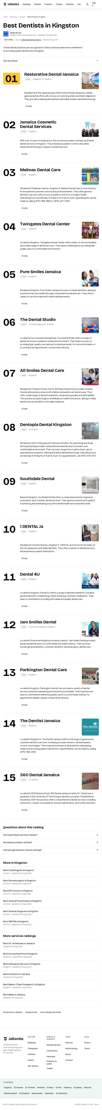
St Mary (50, 1087)
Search (31, 1060)
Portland (41, 1087)
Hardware (51, 1056)
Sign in (94, 4)
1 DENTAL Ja (31, 526)
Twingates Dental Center (45, 224)
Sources (69, 1042)
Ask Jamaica (33, 1066)
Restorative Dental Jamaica (51, 74)
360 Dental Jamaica (39, 774)
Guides (59, 4)
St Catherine (61, 1093)
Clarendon (49, 1093)
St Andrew (18, 1087)
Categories (33, 1048)
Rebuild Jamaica (54, 1045)
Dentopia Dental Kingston (45, 424)
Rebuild (37, 4)
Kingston (8, 1087)
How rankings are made (50, 1012)
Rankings (27, 4)
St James (78, 1087)
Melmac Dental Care (40, 169)
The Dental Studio (38, 319)
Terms (87, 1048)
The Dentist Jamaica (40, 720)
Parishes (70, 4)
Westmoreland (10, 1093)
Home (5, 17)
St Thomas (30, 1087)
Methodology (71, 1048)
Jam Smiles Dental (38, 622)
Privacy (87, 1042)
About (68, 1054)
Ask (79, 4)
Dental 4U (30, 574)
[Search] (87, 4)
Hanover (87, 1087)
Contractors (52, 1050)
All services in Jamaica (12, 1012)
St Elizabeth (24, 1093)
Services (22, 17)
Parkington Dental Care (43, 669)
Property (48, 4)
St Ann (58, 1087)
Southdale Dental (37, 478)
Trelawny (67, 1087)
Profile (29, 106)
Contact (69, 1060)
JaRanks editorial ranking (31, 40)
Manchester (37, 1093)
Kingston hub (31, 1012)
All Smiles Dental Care (42, 370)
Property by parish (52, 1062)
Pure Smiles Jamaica (40, 271)
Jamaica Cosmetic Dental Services (38, 124)
